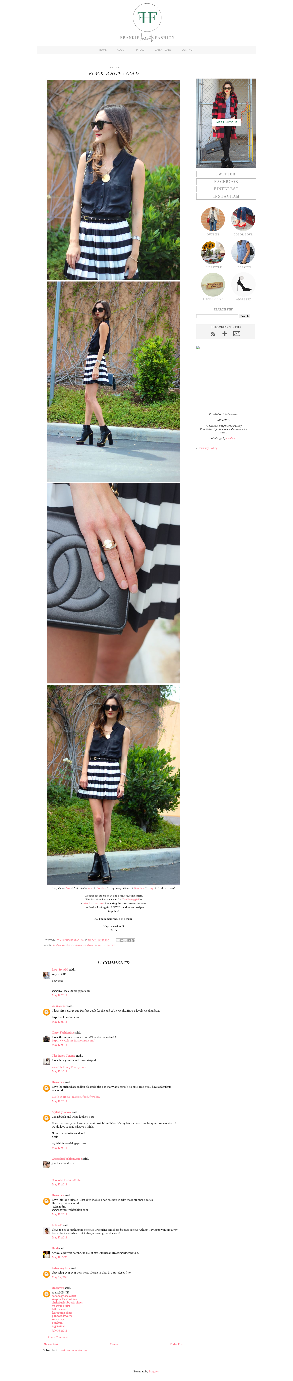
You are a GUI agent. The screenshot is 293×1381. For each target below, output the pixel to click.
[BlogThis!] (122, 940)
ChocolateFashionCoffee (67, 1158)
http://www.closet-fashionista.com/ (73, 1040)
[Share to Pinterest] (133, 940)
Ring (150, 888)
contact (188, 49)
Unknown (58, 1082)
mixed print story (93, 903)
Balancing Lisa (61, 1268)
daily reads (163, 49)
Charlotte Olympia (85, 945)
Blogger (154, 1371)
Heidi (55, 1248)
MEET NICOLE (226, 122)
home (103, 49)
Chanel (70, 945)
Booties (101, 888)
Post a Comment (58, 1337)
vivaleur (230, 438)
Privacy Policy (208, 448)
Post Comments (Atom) (74, 1350)
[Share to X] (126, 940)
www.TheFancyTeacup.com (69, 1067)
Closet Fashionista (63, 1032)
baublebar (58, 945)
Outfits (102, 945)
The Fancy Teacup (63, 1055)
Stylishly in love (62, 1112)
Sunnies (139, 888)
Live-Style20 (60, 969)
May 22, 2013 (60, 1277)
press (140, 49)
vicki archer (59, 1006)
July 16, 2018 (59, 1330)
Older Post (176, 1344)
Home (114, 1344)
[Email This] (118, 940)
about (121, 49)
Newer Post (51, 1344)
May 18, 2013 (60, 1257)
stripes (111, 945)
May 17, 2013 (59, 995)
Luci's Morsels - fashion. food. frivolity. (76, 1096)
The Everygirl (130, 899)
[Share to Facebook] (129, 940)
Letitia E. (57, 1225)
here (68, 888)
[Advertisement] (221, 381)
